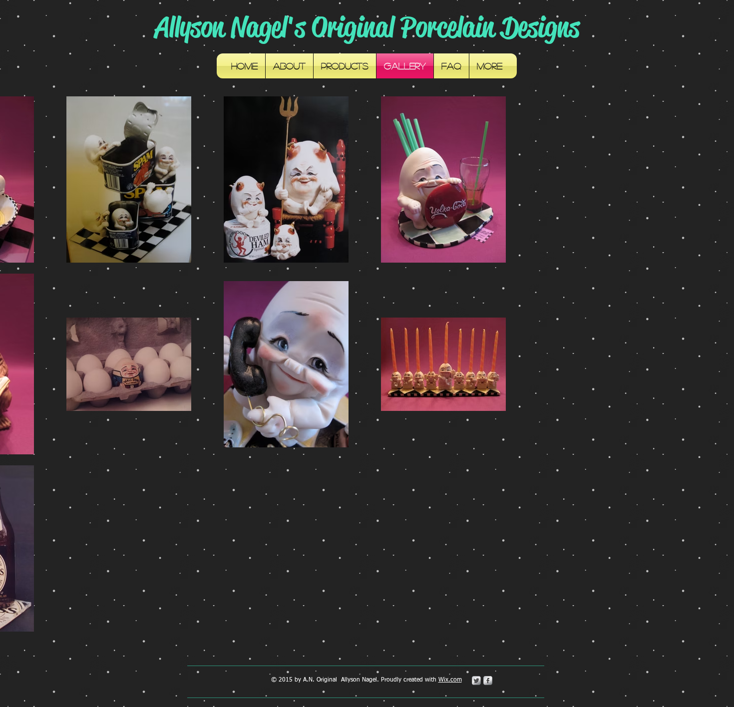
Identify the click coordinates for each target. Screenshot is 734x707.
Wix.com (450, 680)
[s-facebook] (487, 680)
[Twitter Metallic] (476, 680)
